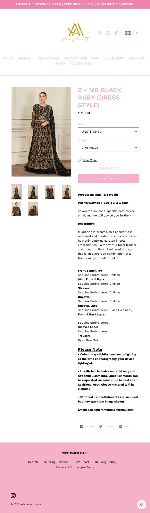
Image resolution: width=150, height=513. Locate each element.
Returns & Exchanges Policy (75, 467)
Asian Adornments (30, 504)
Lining (82, 140)
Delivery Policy (105, 462)
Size (81, 124)
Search (33, 462)
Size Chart (81, 462)
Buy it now (108, 178)
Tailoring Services (56, 462)
